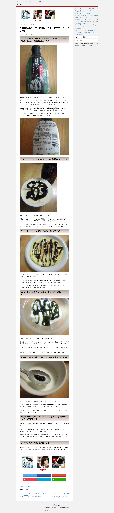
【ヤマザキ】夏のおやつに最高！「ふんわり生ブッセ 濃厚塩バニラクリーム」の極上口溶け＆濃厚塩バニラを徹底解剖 (86, 15)
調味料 (22, 486)
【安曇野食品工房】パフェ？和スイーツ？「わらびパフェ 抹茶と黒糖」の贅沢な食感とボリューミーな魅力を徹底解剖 (86, 21)
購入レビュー (28, 486)
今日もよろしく (23, 4)
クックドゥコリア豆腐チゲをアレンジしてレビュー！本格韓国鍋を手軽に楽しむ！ (45, 497)
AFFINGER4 (71, 510)
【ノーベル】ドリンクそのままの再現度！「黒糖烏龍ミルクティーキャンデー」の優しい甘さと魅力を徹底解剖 (86, 10)
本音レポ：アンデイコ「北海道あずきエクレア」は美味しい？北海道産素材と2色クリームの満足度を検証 (86, 32)
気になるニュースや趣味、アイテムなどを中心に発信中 (57, 507)
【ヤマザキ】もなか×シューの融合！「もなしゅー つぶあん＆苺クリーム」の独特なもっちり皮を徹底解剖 (86, 26)
